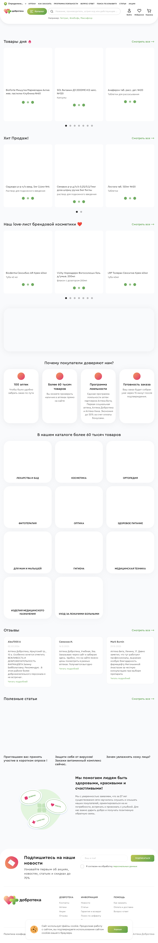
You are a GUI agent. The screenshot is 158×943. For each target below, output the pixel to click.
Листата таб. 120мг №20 (122, 186)
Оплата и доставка (123, 907)
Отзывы (63, 916)
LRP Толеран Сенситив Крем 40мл (128, 273)
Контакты (64, 903)
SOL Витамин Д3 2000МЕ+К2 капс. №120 (77, 92)
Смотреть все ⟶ (143, 41)
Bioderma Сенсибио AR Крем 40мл (26, 273)
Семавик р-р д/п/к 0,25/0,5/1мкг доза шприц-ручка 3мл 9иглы (76, 188)
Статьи (122, 4)
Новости (85, 903)
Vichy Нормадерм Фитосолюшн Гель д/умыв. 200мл (78, 275)
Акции (132, 4)
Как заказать (44, 4)
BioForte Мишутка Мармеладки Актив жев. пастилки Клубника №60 (28, 92)
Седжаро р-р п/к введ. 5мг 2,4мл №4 (28, 186)
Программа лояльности (66, 4)
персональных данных (125, 866)
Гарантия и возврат (91, 911)
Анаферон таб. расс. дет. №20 (125, 90)
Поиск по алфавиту (107, 4)
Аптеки (32, 4)
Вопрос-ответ (87, 4)
